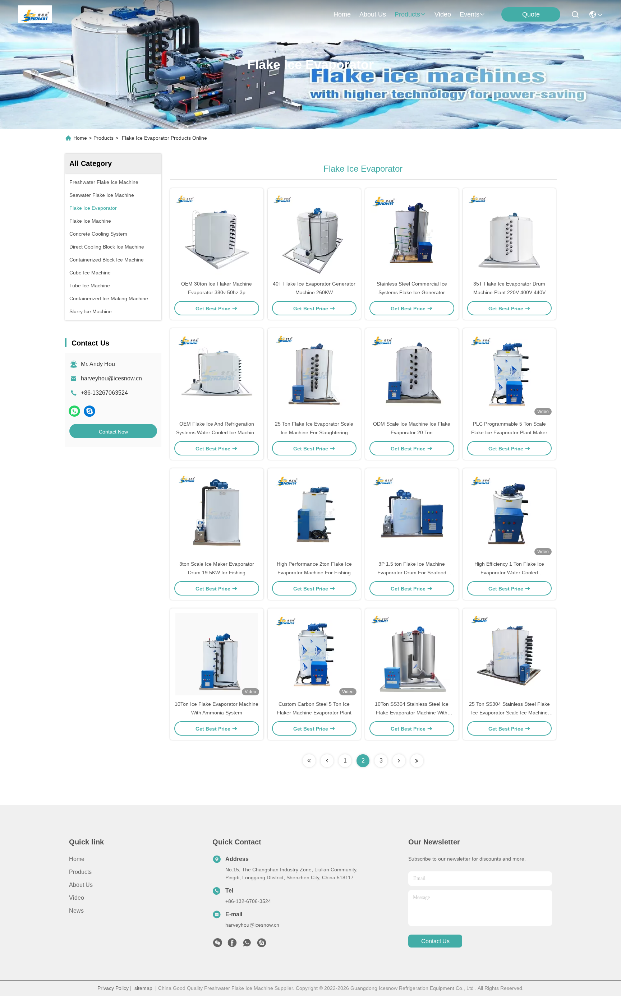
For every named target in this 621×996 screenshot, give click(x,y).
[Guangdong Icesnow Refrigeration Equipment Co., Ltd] (35, 14)
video (442, 14)
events (469, 14)
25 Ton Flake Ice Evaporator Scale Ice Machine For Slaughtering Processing (314, 432)
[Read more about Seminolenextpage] (309, 760)
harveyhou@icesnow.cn (111, 378)
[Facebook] (232, 945)
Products (103, 138)
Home (342, 14)
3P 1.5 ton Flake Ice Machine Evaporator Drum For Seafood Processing (411, 572)
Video (76, 898)
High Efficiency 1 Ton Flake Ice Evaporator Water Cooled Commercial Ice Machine (509, 572)
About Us (81, 885)
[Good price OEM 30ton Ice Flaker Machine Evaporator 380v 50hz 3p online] (216, 234)
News (76, 911)
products (407, 14)
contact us (435, 941)
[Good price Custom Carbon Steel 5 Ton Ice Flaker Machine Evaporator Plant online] (314, 654)
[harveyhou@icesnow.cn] (89, 411)
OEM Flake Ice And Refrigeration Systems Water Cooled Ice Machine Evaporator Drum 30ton (216, 432)
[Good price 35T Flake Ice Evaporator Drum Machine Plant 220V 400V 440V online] (509, 234)
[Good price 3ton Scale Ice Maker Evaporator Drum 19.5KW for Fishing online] (216, 514)
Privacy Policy (113, 988)
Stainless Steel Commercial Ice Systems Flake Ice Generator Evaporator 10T (412, 292)
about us (372, 14)
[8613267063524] (247, 945)
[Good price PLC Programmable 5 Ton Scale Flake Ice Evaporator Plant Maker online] (509, 374)
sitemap (143, 988)
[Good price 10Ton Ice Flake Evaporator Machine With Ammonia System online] (216, 654)
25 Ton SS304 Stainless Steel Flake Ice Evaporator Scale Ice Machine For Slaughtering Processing (509, 712)
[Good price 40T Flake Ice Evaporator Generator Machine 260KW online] (314, 234)
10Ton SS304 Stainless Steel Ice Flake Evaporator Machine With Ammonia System (411, 712)
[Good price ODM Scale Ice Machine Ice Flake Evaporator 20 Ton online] (411, 374)
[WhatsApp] (74, 411)
